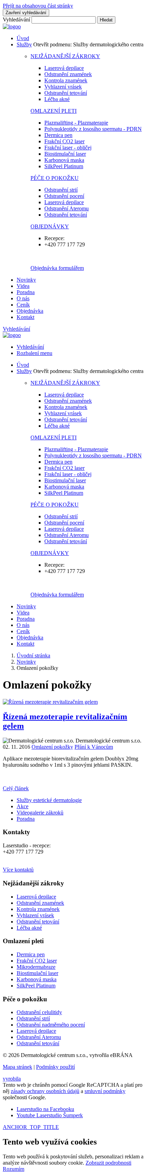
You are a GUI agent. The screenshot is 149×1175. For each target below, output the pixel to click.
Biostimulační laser (65, 154)
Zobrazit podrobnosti (108, 1163)
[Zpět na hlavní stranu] (12, 26)
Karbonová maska (64, 160)
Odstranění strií (61, 190)
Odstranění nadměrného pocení (51, 1025)
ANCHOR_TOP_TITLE (31, 1127)
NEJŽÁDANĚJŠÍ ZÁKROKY (65, 56)
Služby (24, 44)
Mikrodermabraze (36, 967)
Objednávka (30, 311)
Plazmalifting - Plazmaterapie (76, 123)
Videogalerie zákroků (40, 813)
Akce (22, 806)
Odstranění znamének (68, 74)
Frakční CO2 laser (64, 141)
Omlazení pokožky (52, 747)
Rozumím (13, 1169)
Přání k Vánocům (93, 747)
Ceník (23, 305)
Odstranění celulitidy (39, 1012)
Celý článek (16, 788)
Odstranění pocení (64, 196)
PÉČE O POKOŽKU (54, 178)
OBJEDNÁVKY (49, 226)
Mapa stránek (17, 1067)
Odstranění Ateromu (66, 208)
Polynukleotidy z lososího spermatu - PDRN (93, 129)
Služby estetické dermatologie (49, 800)
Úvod (23, 38)
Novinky (26, 280)
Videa (23, 286)
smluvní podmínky (105, 1091)
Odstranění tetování (65, 93)
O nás (23, 298)
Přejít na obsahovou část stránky (38, 6)
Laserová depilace (64, 68)
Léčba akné (57, 99)
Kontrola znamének (65, 80)
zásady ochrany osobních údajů (45, 1091)
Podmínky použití (55, 1067)
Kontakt (25, 317)
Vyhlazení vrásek (63, 87)
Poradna (26, 292)
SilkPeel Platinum (63, 166)
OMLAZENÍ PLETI (53, 111)
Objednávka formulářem (57, 268)
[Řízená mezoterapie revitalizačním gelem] (50, 702)
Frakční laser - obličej (67, 148)
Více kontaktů (18, 870)
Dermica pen (58, 135)
